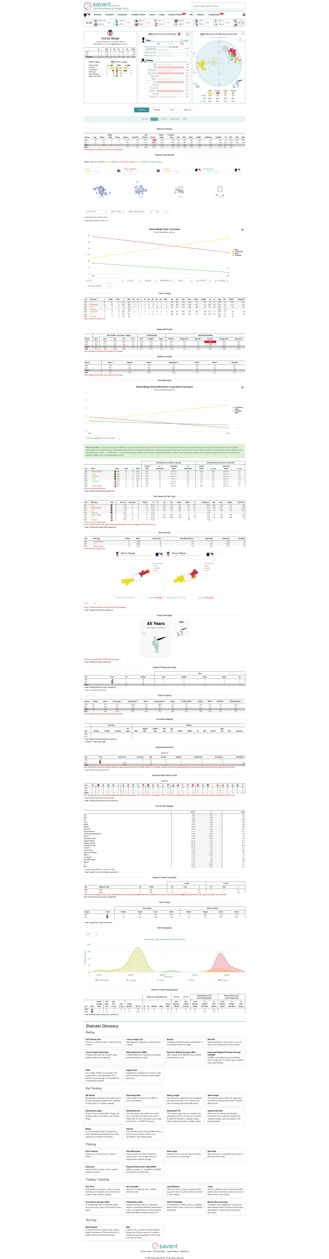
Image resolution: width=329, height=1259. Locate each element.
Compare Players (175, 14)
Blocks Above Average (217, 1202)
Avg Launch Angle (89, 838)
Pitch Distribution (164, 928)
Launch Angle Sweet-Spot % (93, 834)
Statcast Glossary (102, 1026)
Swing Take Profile (94, 76)
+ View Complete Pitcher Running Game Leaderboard (101, 1014)
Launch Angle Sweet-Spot (97, 1052)
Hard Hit (211, 1039)
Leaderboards (215, 14)
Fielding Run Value (134, 1202)
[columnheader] (88, 136)
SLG (85, 820)
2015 (98, 44)
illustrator (98, 14)
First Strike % (88, 857)
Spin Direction (165, 532)
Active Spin (172, 1151)
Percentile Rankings (164, 719)
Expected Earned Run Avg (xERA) (141, 1166)
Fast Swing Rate (133, 1095)
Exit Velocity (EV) (93, 1039)
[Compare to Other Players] (179, 33)
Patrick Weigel (110, 38)
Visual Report (93, 70)
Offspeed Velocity (89, 845)
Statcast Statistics (164, 129)
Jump (210, 1186)
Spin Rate (212, 1151)
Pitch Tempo (164, 902)
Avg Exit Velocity (89, 831)
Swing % (86, 862)
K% (85, 864)
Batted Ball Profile (164, 329)
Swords (129, 1129)
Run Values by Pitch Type (164, 496)
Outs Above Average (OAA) (97, 1202)
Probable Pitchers (138, 14)
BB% (85, 867)
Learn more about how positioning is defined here (100, 897)
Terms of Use (146, 1251)
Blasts (88, 1129)
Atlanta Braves (116, 44)
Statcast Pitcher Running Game (164, 989)
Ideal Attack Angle (94, 1110)
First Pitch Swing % (90, 860)
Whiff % (86, 855)
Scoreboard (122, 14)
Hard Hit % (87, 829)
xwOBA (86, 827)
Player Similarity (94, 74)
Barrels (170, 1039)
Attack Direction (133, 1110)
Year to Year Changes (164, 806)
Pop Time (90, 1186)
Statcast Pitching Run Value (164, 667)
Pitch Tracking (164, 293)
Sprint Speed (91, 1227)
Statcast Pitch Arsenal (164, 155)
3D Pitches (92, 72)
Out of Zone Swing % (90, 852)
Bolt (128, 1227)
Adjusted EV (131, 1070)
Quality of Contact (164, 356)
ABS (191, 14)
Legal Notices (173, 1251)
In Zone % (87, 848)
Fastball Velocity (89, 841)
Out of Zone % (88, 850)
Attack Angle (213, 1095)
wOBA (86, 824)
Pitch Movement (164, 380)
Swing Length (173, 1095)
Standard (156, 110)
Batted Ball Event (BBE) (136, 1052)
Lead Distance (173, 1186)
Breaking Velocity (89, 843)
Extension (90, 1166)
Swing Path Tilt (173, 1110)
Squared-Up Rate (215, 1110)
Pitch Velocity (92, 1151)
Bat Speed (90, 1095)
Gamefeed (109, 14)
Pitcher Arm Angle (164, 615)
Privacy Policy (160, 1251)
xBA (85, 817)
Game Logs (187, 110)
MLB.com (185, 1251)
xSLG (85, 822)
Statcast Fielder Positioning (164, 877)
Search (152, 14)
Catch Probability (174, 1202)
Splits (172, 110)
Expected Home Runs (164, 747)
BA (85, 815)
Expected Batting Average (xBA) (181, 1052)
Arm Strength (132, 1186)
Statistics (200, 14)
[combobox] (218, 6)
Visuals (161, 14)
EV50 (88, 1070)
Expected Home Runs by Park (164, 775)
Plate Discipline (164, 695)
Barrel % (86, 836)
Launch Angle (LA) (134, 1039)
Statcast (141, 110)
